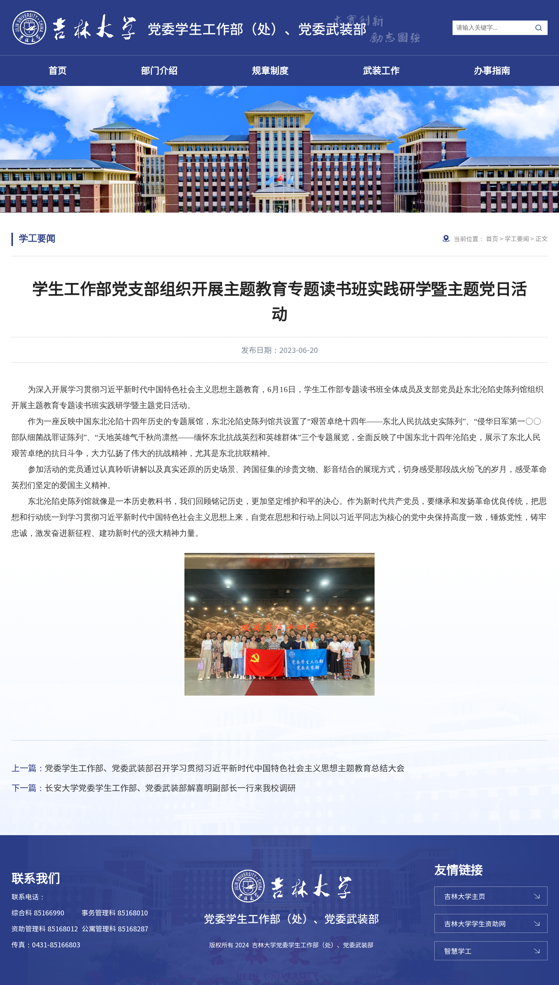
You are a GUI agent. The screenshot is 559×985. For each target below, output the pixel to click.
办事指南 (492, 70)
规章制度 (270, 70)
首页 (58, 70)
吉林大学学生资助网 (475, 923)
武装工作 (381, 70)
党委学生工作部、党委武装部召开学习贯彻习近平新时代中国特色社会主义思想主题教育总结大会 (208, 767)
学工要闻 (517, 238)
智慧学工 (458, 951)
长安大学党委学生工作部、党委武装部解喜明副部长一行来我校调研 (153, 787)
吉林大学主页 (464, 896)
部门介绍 (159, 70)
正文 (541, 238)
